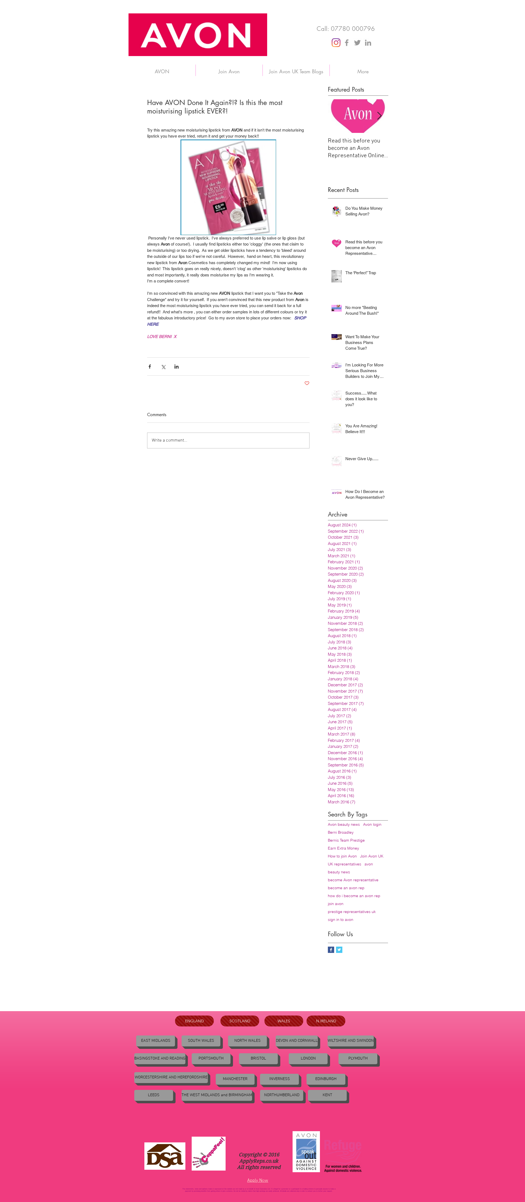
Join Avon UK (371, 856)
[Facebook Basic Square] (331, 950)
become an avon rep (346, 888)
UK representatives (344, 864)
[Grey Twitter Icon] (357, 42)
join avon (335, 904)
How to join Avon (342, 856)
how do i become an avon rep (354, 896)
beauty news (339, 872)
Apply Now (257, 1180)
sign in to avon (340, 919)
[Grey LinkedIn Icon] (368, 42)
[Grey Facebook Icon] (346, 42)
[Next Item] (379, 116)
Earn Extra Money (343, 848)
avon (368, 864)
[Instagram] (336, 42)
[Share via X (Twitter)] (163, 366)
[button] (159, 1058)
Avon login (372, 824)
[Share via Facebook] (149, 366)
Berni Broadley (341, 832)
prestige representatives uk (352, 911)
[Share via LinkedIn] (176, 366)
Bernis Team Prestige (346, 840)
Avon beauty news (344, 824)
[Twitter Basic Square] (339, 950)
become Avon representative (353, 880)
